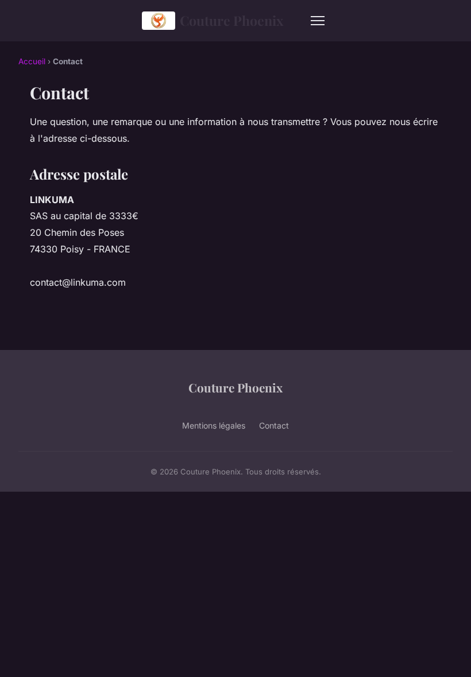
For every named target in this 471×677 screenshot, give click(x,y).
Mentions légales (213, 425)
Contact (274, 425)
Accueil (31, 61)
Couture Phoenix (231, 20)
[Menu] (317, 20)
